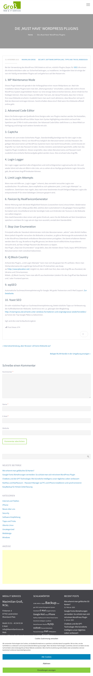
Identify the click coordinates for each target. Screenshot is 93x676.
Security (41, 59)
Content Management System (46, 607)
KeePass (35, 618)
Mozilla (45, 624)
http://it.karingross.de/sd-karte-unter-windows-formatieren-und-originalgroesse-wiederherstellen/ (45, 312)
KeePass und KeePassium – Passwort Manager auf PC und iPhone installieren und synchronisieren (42, 483)
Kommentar (7, 372)
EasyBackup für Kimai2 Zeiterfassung (17, 487)
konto (56, 618)
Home (30, 34)
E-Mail (5, 416)
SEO (75, 67)
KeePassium (41, 618)
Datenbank (36, 611)
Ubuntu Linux (7, 525)
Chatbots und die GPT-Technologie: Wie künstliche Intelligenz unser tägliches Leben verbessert (40, 478)
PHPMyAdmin (52, 632)
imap (46, 614)
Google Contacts (51, 611)
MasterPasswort (38, 624)
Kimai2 (52, 618)
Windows (6, 537)
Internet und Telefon (10, 501)
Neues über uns (8, 509)
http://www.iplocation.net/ (19, 269)
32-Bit (34, 603)
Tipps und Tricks (71, 59)
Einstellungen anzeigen (46, 670)
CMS (37, 607)
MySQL (50, 623)
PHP (46, 631)
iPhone (5, 505)
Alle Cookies (46, 657)
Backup (50, 602)
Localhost (48, 621)
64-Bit (38, 603)
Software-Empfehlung (55, 59)
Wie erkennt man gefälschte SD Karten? (18, 470)
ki (45, 618)
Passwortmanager (38, 632)
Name (5, 404)
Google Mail (39, 614)
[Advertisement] (46, 567)
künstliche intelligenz (39, 621)
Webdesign (83, 59)
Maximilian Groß (28, 59)
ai (40, 603)
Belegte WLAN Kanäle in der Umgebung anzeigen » (70, 353)
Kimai (48, 618)
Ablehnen (46, 663)
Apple (43, 603)
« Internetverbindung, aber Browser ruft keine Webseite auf (26, 346)
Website (5, 428)
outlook (37, 627)
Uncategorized (8, 529)
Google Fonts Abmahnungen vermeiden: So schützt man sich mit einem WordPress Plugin (38, 474)
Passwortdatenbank (46, 628)
